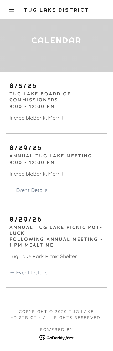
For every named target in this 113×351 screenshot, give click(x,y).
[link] (56, 9)
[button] (8, 9)
